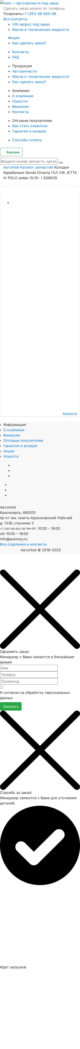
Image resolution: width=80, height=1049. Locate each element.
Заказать (11, 706)
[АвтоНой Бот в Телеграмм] (9, 567)
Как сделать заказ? (29, 43)
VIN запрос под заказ (31, 24)
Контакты (20, 52)
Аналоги (70, 413)
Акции (16, 37)
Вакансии (20, 106)
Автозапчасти (24, 71)
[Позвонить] (1, 567)
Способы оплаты (27, 140)
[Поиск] (60, 162)
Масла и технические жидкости (40, 29)
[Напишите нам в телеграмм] (10, 490)
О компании (22, 96)
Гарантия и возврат (29, 131)
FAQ (15, 57)
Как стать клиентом (29, 126)
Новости (20, 101)
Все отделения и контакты (23, 544)
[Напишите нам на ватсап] (10, 495)
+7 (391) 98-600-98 (39, 13)
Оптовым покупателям (23, 440)
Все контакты (15, 19)
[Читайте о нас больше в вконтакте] (10, 484)
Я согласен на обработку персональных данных (35, 695)
